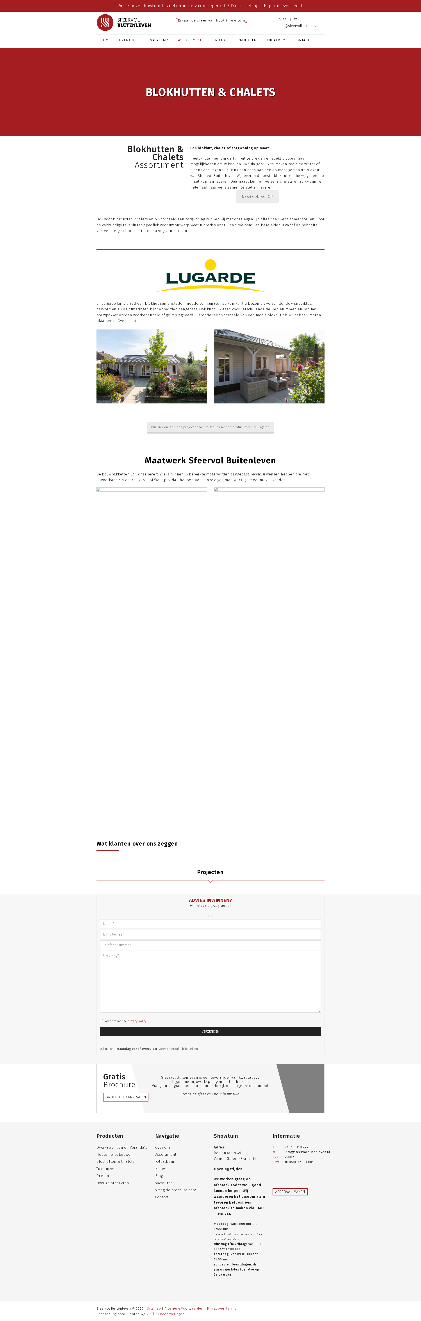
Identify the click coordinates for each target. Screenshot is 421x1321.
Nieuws (161, 1169)
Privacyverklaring (221, 1308)
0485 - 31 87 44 (289, 20)
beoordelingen (169, 1314)
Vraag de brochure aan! (175, 1190)
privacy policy (137, 1021)
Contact (162, 1197)
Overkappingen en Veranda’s (121, 1147)
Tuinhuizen (106, 1169)
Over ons (163, 1147)
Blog (159, 1176)
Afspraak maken (290, 1192)
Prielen (102, 1176)
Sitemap (154, 1308)
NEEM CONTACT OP (257, 196)
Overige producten (112, 1183)
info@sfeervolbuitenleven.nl (301, 26)
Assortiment (166, 1154)
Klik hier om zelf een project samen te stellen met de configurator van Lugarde (210, 427)
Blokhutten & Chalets (115, 1161)
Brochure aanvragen (126, 1097)
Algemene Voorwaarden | (186, 1308)
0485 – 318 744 (296, 1147)
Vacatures (164, 1183)
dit (277, 5)
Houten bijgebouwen (114, 1154)
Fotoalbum (164, 1161)
